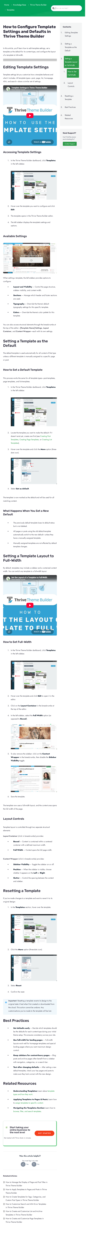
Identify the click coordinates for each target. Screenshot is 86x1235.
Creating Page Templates (29, 439)
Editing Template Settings (71, 34)
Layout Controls (71, 85)
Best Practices (70, 107)
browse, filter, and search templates (27, 1111)
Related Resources (69, 117)
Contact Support (70, 144)
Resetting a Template (69, 98)
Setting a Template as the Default (71, 47)
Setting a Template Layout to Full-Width (71, 62)
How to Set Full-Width (72, 73)
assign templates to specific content (29, 1102)
